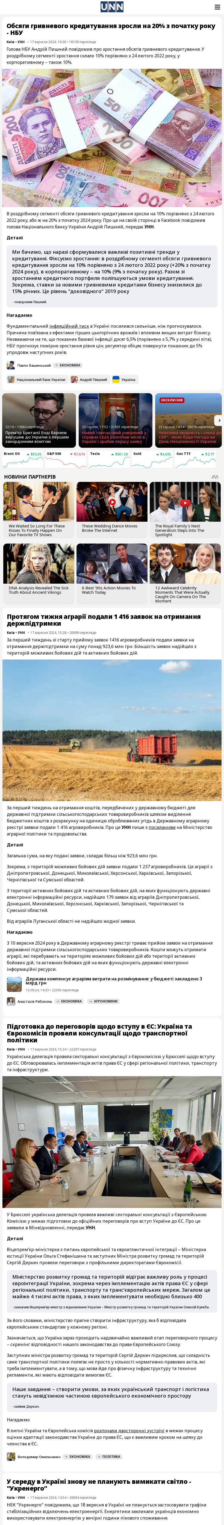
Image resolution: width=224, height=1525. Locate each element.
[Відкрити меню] (217, 7)
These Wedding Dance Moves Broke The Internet (109, 528)
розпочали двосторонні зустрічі (129, 1431)
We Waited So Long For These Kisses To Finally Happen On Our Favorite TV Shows (37, 530)
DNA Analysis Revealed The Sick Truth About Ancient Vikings (39, 590)
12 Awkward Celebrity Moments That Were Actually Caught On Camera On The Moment (182, 594)
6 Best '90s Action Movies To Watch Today (109, 590)
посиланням (162, 827)
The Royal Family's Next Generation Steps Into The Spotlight (179, 530)
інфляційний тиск (69, 326)
